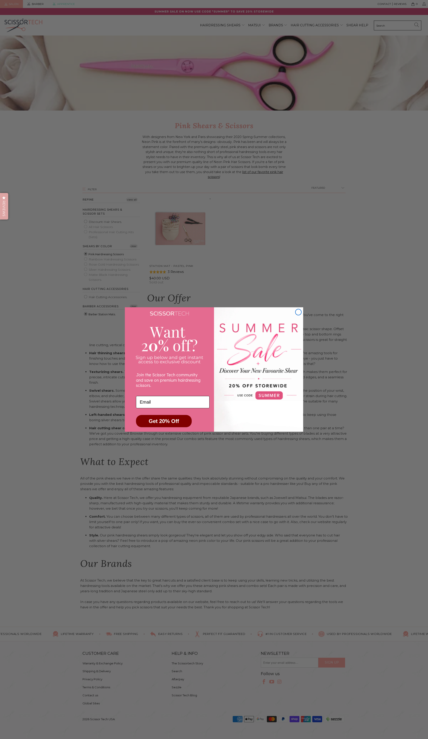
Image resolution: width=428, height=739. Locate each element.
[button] (4, 206)
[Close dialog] (298, 312)
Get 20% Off (164, 421)
